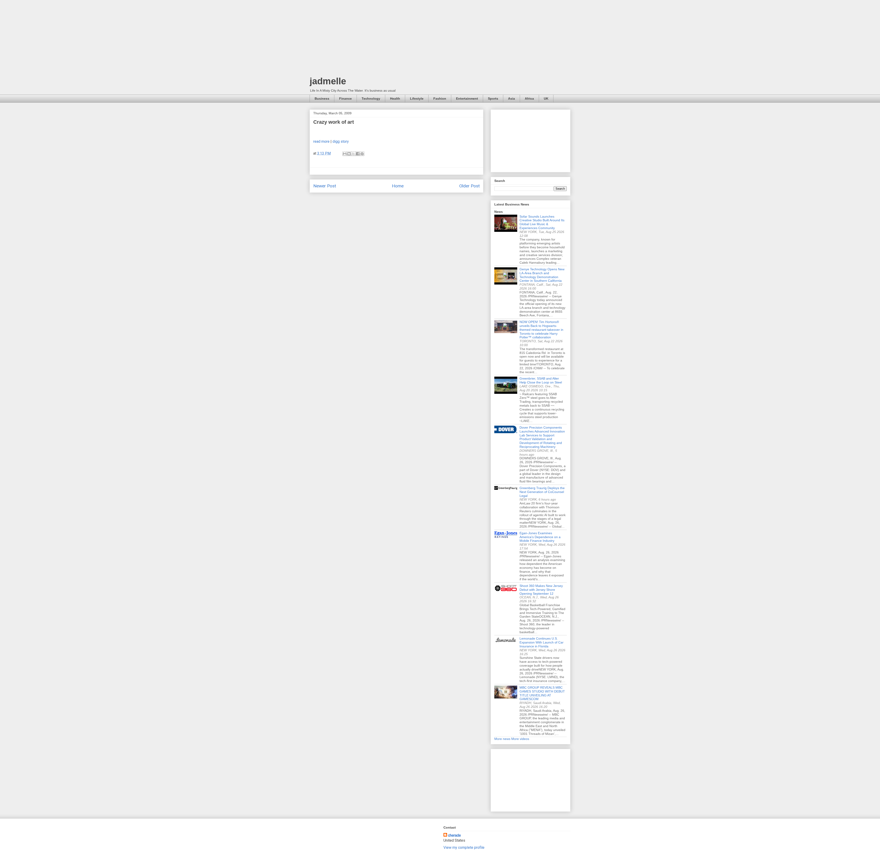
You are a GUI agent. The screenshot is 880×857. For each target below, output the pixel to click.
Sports (493, 98)
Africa (529, 98)
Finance (345, 98)
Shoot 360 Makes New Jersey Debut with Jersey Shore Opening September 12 (541, 589)
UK (546, 98)
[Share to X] (353, 153)
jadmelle (328, 81)
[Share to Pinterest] (362, 153)
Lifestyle (417, 98)
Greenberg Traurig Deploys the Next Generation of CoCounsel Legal (542, 492)
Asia (511, 98)
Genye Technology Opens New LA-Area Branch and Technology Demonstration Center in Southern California (542, 274)
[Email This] (344, 153)
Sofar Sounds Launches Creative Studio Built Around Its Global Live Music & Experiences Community (542, 222)
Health (395, 98)
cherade (454, 835)
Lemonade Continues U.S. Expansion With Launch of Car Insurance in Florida (542, 642)
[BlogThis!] (349, 153)
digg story (341, 141)
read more (321, 141)
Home (398, 186)
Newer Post (324, 186)
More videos (520, 739)
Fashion (439, 98)
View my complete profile (463, 847)
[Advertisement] (440, 39)
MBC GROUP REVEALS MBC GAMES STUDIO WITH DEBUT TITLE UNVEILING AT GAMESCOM (542, 693)
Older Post (469, 186)
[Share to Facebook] (357, 153)
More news (502, 739)
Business (322, 98)
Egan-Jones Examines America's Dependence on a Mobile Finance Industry (540, 537)
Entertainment (467, 98)
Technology (371, 98)
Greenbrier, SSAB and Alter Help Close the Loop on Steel (541, 380)
